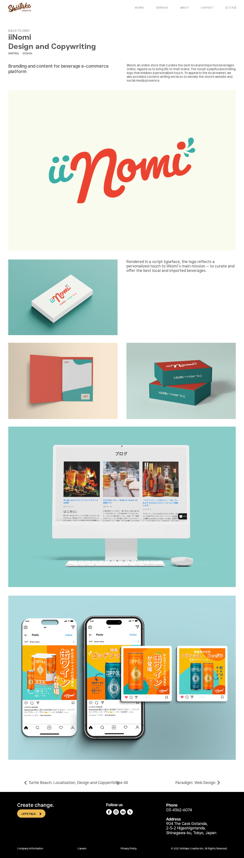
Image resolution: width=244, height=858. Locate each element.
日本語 (232, 7)
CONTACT (207, 7)
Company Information (30, 848)
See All (122, 782)
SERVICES (162, 7)
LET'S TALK (29, 813)
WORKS (139, 7)
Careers (82, 848)
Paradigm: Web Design (195, 782)
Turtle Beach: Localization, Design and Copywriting (74, 782)
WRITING (13, 53)
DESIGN (27, 53)
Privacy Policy (129, 848)
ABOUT (184, 7)
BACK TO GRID (19, 31)
